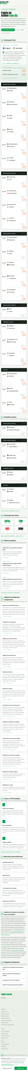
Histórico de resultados (6, 1020)
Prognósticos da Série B (9, 622)
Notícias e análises (5, 1018)
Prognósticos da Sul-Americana (11, 705)
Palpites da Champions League (10, 721)
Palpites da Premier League (9, 771)
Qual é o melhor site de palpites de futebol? (11, 974)
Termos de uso (4, 1048)
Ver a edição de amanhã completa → (10, 510)
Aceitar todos (21, 1068)
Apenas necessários (7, 1068)
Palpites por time (5, 1016)
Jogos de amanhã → (21, 29)
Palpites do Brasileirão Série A (10, 605)
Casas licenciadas (5, 1035)
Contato (3, 1042)
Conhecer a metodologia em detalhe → (11, 851)
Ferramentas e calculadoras (7, 1024)
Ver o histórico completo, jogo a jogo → (12, 535)
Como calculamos (5, 1031)
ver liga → (23, 84)
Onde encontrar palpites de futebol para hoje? (13, 968)
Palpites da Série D (7, 688)
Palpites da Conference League (11, 755)
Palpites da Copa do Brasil (9, 638)
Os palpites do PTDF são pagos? (11, 980)
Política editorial (4, 1033)
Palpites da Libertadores (9, 655)
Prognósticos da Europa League (11, 738)
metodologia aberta (18, 931)
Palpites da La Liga (7, 785)
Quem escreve (4, 1037)
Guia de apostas (4, 1022)
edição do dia (6, 946)
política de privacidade (19, 1062)
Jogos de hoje (4, 1011)
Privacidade (3, 1046)
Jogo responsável (5, 1044)
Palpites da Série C (7, 672)
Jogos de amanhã (5, 1013)
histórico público (5, 934)
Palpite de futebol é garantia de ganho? (12, 984)
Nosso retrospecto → (6, 33)
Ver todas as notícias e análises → (10, 592)
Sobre (2, 1040)
